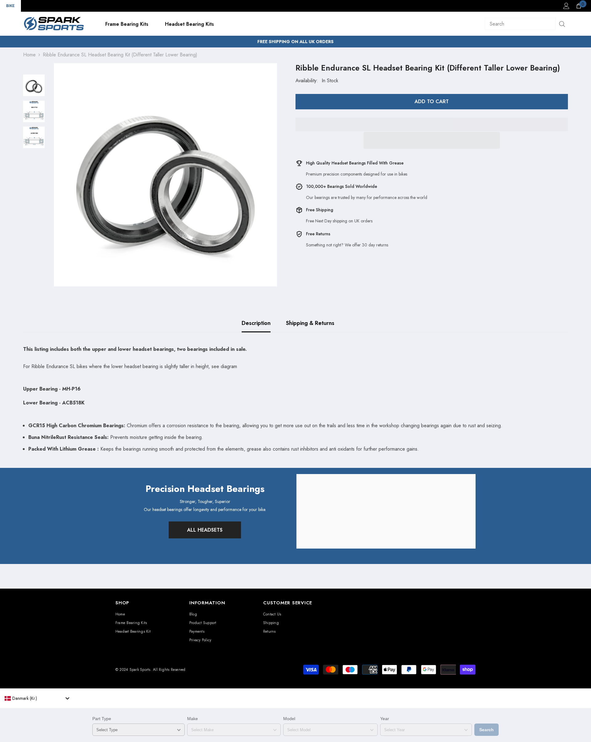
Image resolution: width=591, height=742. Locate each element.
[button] (432, 140)
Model (289, 718)
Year (384, 718)
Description (256, 323)
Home (29, 54)
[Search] (526, 24)
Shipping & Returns (310, 323)
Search (486, 729)
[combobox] (37, 698)
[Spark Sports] (386, 511)
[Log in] (566, 6)
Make (192, 718)
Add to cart (432, 101)
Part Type (101, 718)
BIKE (10, 6)
